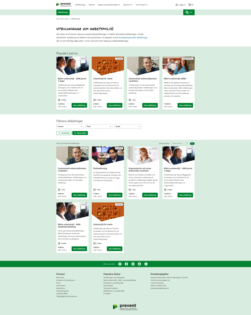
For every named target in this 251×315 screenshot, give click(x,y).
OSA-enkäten (108, 286)
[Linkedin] (133, 264)
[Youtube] (139, 264)
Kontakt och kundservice (65, 280)
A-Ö (187, 143)
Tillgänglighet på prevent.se (66, 296)
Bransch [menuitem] (127, 5)
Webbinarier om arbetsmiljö (113, 291)
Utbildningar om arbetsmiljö (114, 277)
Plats (89, 126)
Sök (191, 12)
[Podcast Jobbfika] (146, 264)
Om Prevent (60, 286)
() (192, 5)
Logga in (182, 5)
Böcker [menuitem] (92, 5)
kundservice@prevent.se (160, 288)
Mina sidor (60, 277)
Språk (118, 126)
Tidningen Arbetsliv (110, 288)
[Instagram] (119, 264)
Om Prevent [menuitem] (141, 5)
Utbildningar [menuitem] (80, 5)
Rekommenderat (177, 143)
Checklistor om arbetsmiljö (113, 283)
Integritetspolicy (62, 291)
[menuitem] (64, 4)
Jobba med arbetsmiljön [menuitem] (108, 5)
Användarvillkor (62, 293)
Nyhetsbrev (60, 288)
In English (107, 293)
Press (58, 283)
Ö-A (192, 143)
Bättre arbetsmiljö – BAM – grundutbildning (119, 280)
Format (60, 126)
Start (66, 19)
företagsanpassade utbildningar (133, 37)
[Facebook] (126, 264)
